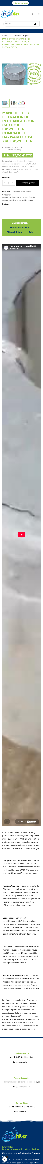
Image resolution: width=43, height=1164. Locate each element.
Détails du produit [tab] (20, 227)
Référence (6, 191)
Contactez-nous (21, 3)
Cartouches (6, 197)
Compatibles (16, 197)
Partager (12, 204)
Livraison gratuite (21, 1053)
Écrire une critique (14, 150)
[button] (21, 1062)
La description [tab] (20, 222)
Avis (31, 232)
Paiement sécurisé (21, 1078)
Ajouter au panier (28, 183)
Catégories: (6, 195)
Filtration (32, 197)
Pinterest (19, 204)
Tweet (16, 204)
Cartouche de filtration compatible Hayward (17, 200)
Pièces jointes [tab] (14, 232)
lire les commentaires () (12, 147)
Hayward (25, 197)
